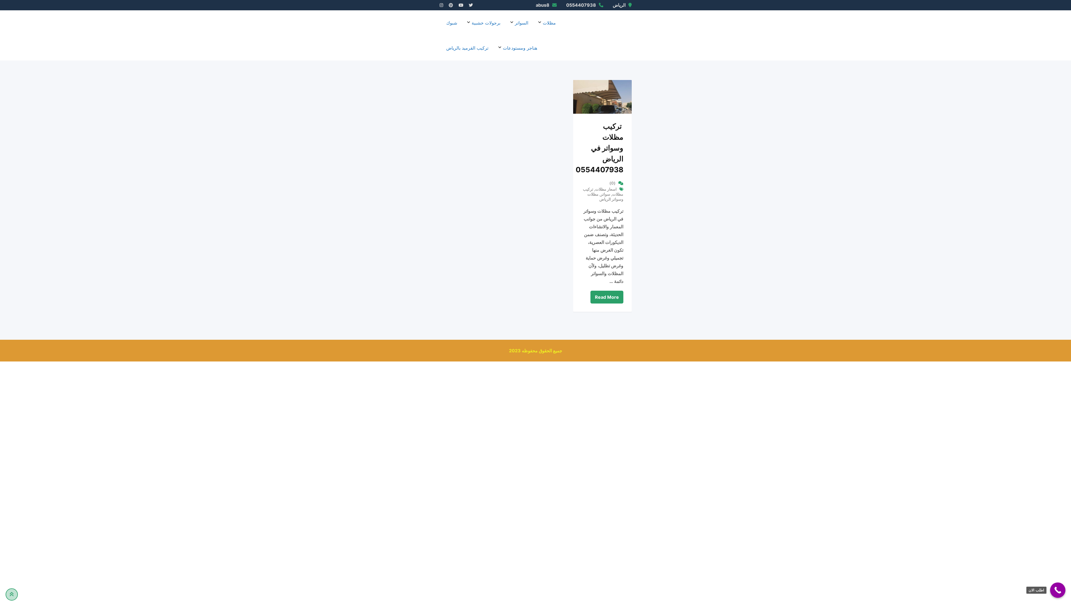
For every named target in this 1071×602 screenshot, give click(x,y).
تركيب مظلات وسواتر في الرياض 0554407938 (599, 148)
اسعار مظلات (606, 189)
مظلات (549, 23)
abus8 (542, 5)
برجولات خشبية (486, 23)
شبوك (451, 23)
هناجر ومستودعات (520, 48)
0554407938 (581, 5)
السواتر (521, 23)
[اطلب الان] (1057, 590)
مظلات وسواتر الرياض (605, 197)
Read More (607, 297)
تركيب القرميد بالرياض (467, 48)
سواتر (605, 194)
